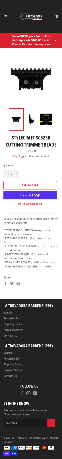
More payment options (30, 204)
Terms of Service (13, 330)
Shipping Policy (12, 324)
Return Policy (11, 318)
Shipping (17, 156)
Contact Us (10, 336)
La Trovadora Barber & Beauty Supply (30, 437)
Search (7, 313)
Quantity (8, 165)
